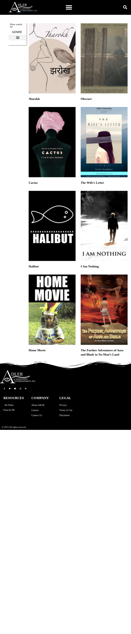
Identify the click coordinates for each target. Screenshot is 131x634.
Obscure (86, 99)
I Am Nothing (90, 266)
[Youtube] (15, 388)
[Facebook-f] (4, 388)
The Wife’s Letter (92, 182)
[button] (69, 7)
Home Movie (37, 350)
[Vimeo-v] (25, 388)
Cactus (33, 182)
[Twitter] (10, 388)
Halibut (34, 266)
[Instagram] (20, 388)
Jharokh (34, 99)
